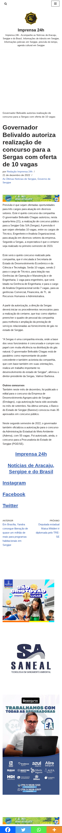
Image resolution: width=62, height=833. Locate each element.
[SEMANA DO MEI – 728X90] (31, 200)
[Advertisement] (31, 75)
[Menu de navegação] (55, 3)
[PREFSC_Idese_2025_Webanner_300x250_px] (28, 621)
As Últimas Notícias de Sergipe (19, 179)
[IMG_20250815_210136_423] (31, 793)
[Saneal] (31, 685)
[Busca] (5, 3)
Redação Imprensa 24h (20, 171)
